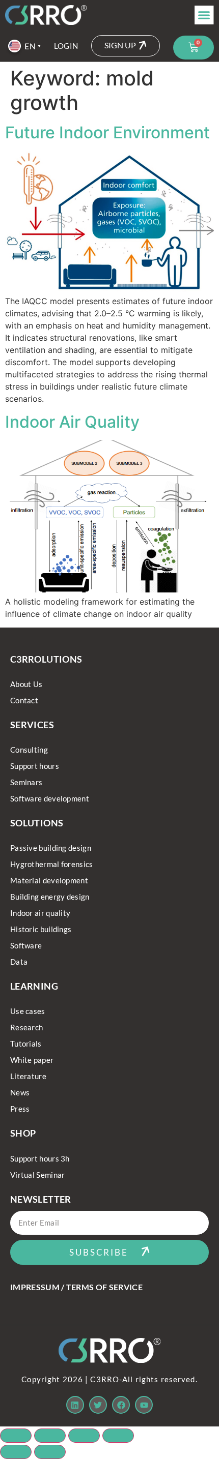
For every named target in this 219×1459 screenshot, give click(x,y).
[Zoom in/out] (16, 1435)
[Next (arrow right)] (50, 1452)
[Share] (84, 1435)
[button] (204, 15)
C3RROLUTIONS (46, 659)
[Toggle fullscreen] (50, 1435)
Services (32, 724)
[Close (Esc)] (118, 1435)
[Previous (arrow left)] (16, 1452)
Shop (23, 1133)
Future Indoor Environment (107, 132)
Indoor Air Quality (72, 422)
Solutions (36, 822)
